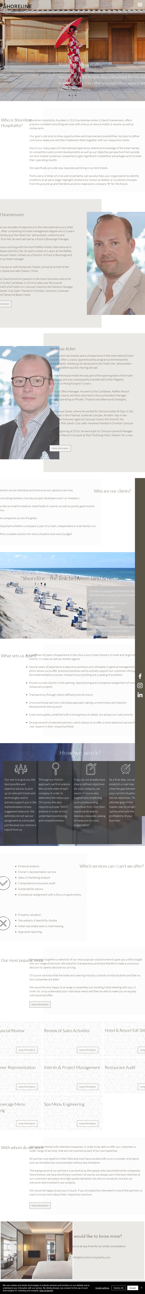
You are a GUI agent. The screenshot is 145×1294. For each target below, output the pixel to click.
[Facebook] (140, 676)
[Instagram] (140, 685)
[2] (69, 95)
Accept (133, 1287)
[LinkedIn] (140, 694)
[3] (72, 95)
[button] (140, 4)
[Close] (141, 1288)
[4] (75, 95)
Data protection (46, 1290)
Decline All (118, 1287)
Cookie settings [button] (102, 1287)
